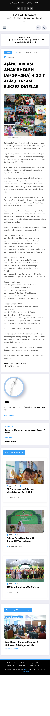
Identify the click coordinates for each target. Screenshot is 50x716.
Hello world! (10, 441)
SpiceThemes (25, 709)
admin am (13, 486)
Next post (8, 438)
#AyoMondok (8, 363)
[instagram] (28, 8)
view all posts (9, 415)
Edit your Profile (39, 407)
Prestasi (23, 700)
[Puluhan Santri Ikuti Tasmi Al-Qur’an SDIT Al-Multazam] (25, 521)
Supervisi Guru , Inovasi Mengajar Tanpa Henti (23, 431)
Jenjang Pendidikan (34, 700)
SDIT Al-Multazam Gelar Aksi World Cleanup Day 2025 (20, 490)
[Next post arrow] (44, 441)
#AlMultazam (21, 363)
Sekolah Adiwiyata (34, 703)
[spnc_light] (44, 27)
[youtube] (31, 8)
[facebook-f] (18, 8)
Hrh (20, 53)
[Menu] (5, 28)
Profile (9, 700)
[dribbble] (25, 8)
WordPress (27, 706)
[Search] (38, 28)
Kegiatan (8, 53)
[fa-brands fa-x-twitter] (22, 8)
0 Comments (10, 57)
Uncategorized (18, 617)
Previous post (10, 426)
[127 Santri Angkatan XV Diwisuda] (25, 570)
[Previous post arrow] (44, 429)
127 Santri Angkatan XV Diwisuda (23, 587)
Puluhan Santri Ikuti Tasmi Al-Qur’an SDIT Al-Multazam (20, 540)
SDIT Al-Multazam (24, 15)
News (15, 700)
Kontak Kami (11, 703)
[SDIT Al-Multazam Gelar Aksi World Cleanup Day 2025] (25, 472)
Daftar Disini (21, 703)
